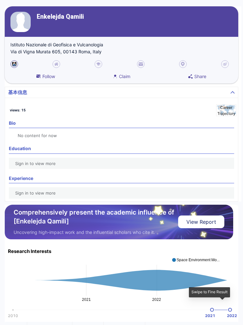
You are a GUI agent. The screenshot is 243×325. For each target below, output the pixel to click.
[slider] (212, 310)
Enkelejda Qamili (60, 16)
